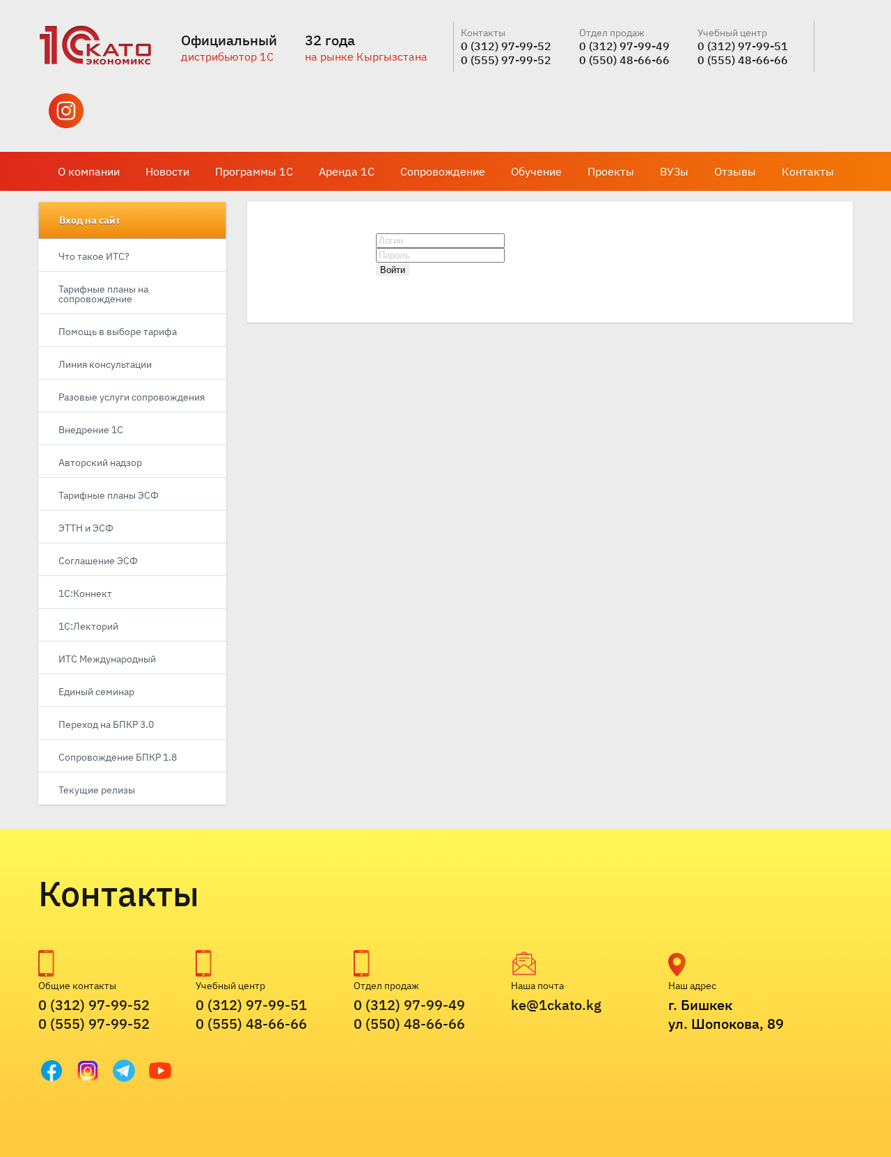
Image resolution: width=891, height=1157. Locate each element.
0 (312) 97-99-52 (506, 46)
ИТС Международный (107, 659)
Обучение (536, 171)
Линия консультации (105, 364)
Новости (167, 171)
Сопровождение (442, 171)
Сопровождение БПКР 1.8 (117, 757)
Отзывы (735, 171)
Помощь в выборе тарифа (117, 331)
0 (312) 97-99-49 (624, 46)
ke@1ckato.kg (556, 1004)
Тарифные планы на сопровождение (103, 294)
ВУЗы (674, 171)
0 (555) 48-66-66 (742, 60)
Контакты (808, 171)
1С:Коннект (85, 593)
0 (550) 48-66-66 (624, 60)
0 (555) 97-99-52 (506, 60)
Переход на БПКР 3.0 (106, 724)
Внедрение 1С (90, 430)
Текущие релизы (96, 790)
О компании (89, 171)
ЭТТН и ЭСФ (85, 528)
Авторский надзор (100, 462)
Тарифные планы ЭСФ (108, 495)
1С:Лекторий (88, 626)
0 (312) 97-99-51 (742, 46)
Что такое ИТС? (93, 256)
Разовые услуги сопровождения (131, 397)
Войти (392, 270)
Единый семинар (96, 691)
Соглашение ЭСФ (98, 560)
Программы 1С (254, 171)
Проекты (611, 171)
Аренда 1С (346, 171)
